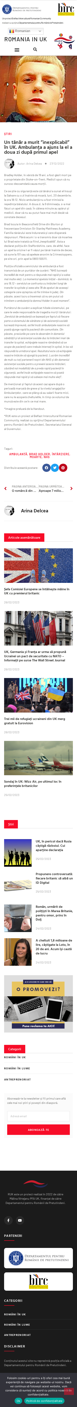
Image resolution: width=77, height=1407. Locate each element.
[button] (17, 50)
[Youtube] (20, 1220)
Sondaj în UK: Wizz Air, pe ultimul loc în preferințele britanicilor (32, 783)
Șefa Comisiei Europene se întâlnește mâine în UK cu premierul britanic (36, 591)
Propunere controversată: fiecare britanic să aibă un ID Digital (54, 878)
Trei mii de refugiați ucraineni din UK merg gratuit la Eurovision (34, 720)
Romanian (22, 31)
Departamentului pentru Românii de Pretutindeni (41, 22)
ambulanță (18, 454)
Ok (18, 1400)
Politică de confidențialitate (44, 1400)
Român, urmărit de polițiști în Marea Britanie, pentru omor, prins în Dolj (54, 913)
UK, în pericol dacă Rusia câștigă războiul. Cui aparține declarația (53, 845)
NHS (47, 457)
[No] (69, 1391)
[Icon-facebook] (8, 1220)
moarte (36, 457)
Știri (8, 134)
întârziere (60, 454)
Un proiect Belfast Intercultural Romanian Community (26, 18)
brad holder (39, 454)
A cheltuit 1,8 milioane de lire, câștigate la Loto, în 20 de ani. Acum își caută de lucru (54, 946)
